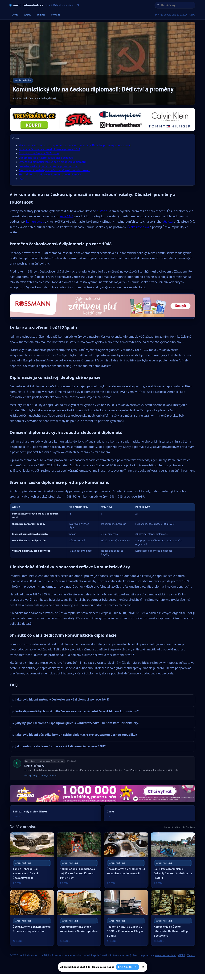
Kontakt (55, 14)
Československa (138, 227)
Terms (191, 955)
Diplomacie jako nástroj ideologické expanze (46, 157)
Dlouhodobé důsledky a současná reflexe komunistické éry (54, 170)
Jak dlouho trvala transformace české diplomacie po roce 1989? (59, 746)
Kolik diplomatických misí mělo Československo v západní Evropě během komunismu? (76, 711)
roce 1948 (66, 216)
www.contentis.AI (165, 955)
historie (102, 211)
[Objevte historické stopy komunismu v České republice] (79, 917)
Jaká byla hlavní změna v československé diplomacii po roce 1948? (61, 699)
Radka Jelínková (34, 765)
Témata (41, 14)
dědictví (167, 221)
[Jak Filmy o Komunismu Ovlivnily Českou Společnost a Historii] (173, 860)
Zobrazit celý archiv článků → (179, 827)
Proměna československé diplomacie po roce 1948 (49, 149)
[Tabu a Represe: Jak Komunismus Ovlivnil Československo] (32, 860)
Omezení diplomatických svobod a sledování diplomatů (52, 162)
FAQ (21, 179)
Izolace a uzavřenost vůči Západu (39, 153)
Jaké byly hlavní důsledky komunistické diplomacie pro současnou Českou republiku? (75, 735)
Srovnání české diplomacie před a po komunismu (48, 166)
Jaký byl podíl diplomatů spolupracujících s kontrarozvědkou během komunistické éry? (76, 723)
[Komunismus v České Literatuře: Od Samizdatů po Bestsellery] (173, 917)
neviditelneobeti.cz (28, 5)
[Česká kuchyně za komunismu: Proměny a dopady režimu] (32, 917)
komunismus (35, 221)
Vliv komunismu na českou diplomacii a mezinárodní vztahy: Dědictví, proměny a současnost (75, 145)
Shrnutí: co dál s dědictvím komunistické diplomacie (50, 174)
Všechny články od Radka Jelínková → (40, 775)
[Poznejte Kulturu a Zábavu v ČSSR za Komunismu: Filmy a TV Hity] (126, 917)
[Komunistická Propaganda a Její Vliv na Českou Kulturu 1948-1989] (79, 860)
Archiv (27, 14)
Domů (15, 14)
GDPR (181, 955)
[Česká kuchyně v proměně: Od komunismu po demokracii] (126, 860)
